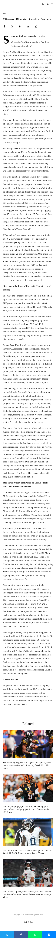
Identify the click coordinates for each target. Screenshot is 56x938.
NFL (4, 14)
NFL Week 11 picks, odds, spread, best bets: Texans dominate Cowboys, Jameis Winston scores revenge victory (27, 894)
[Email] (28, 26)
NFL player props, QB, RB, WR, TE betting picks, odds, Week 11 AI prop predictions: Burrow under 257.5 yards (26, 809)
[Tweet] (12, 26)
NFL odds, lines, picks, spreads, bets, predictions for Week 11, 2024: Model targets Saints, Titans (27, 851)
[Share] (4, 26)
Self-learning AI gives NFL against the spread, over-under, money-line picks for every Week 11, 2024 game (27, 765)
